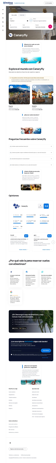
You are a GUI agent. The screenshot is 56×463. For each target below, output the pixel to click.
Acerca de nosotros (13, 424)
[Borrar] (27, 20)
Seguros (10, 408)
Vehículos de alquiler (13, 403)
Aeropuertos (35, 405)
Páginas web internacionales (17, 449)
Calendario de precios (37, 411)
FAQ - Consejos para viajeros (38, 416)
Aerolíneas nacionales (37, 400)
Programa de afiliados (13, 426)
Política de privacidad (25, 455)
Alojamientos (11, 394)
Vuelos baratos (12, 392)
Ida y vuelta (14, 15)
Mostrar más (45, 357)
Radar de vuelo (35, 394)
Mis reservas (11, 429)
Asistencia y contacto (13, 432)
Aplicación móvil (35, 392)
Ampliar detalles (23, 249)
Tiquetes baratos (12, 397)
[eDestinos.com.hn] (9, 8)
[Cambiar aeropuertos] (31, 20)
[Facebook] (10, 443)
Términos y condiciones (14, 455)
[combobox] (18, 20)
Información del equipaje (37, 414)
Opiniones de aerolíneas (37, 403)
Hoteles (10, 400)
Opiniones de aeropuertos (37, 408)
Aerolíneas (13, 8)
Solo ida (22, 15)
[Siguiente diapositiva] (53, 94)
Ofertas (10, 405)
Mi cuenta (49, 3)
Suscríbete (46, 350)
